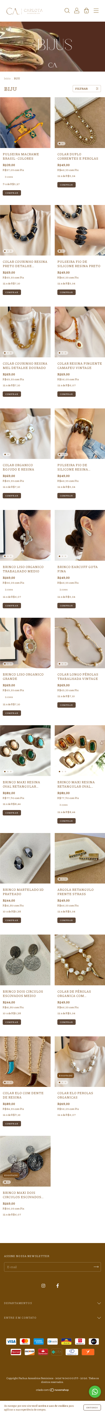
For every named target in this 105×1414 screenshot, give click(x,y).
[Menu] (96, 11)
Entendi (92, 1407)
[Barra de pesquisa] (67, 11)
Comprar (11, 192)
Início (7, 78)
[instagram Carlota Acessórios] (43, 1286)
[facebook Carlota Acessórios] (57, 1286)
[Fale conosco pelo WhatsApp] (95, 1392)
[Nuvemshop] (52, 1390)
